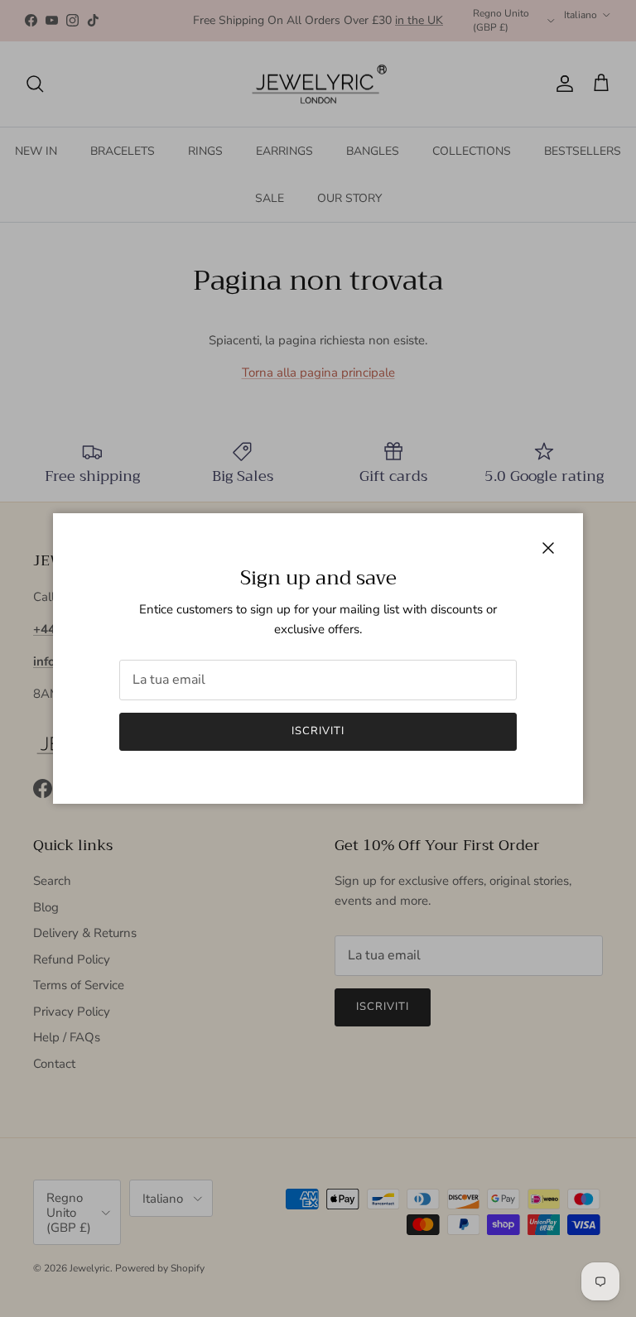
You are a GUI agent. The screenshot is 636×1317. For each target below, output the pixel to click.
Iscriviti (318, 730)
